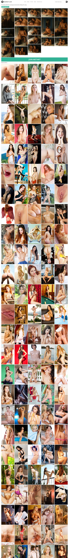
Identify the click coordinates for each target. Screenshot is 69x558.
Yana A (8, 6)
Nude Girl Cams (39, 1)
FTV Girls (31, 1)
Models (28, 1)
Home (25, 1)
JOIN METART (34, 59)
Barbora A (3, 6)
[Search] (67, 2)
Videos (35, 1)
